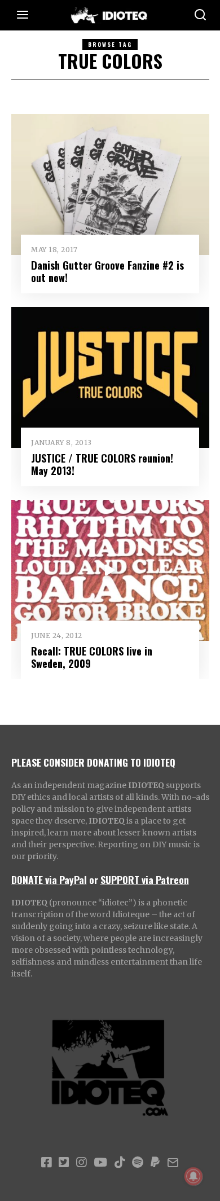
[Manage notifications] (193, 1176)
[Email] (173, 1162)
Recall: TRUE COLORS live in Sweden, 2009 (91, 657)
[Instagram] (81, 1162)
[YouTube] (100, 1162)
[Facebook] (46, 1162)
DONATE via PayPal (49, 879)
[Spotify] (137, 1162)
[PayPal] (155, 1162)
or (93, 879)
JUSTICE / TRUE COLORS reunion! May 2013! (102, 464)
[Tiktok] (119, 1162)
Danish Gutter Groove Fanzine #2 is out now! (107, 271)
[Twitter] (64, 1162)
